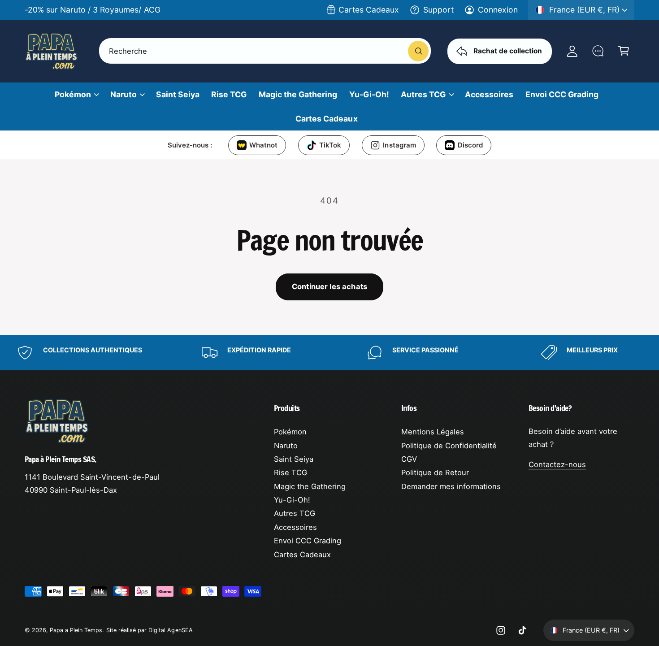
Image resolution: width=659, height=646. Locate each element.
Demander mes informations (451, 486)
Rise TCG (290, 472)
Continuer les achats (329, 286)
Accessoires (295, 527)
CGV (409, 459)
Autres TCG (423, 94)
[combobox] (265, 51)
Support (438, 9)
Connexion (498, 9)
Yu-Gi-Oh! (292, 499)
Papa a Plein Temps (76, 630)
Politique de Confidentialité (449, 445)
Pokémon (73, 94)
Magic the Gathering (310, 486)
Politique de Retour (435, 472)
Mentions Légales (432, 431)
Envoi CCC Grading (307, 540)
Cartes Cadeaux (368, 9)
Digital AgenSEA (170, 630)
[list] (329, 352)
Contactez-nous (557, 464)
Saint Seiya (293, 459)
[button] (623, 51)
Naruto (123, 94)
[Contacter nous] (598, 51)
